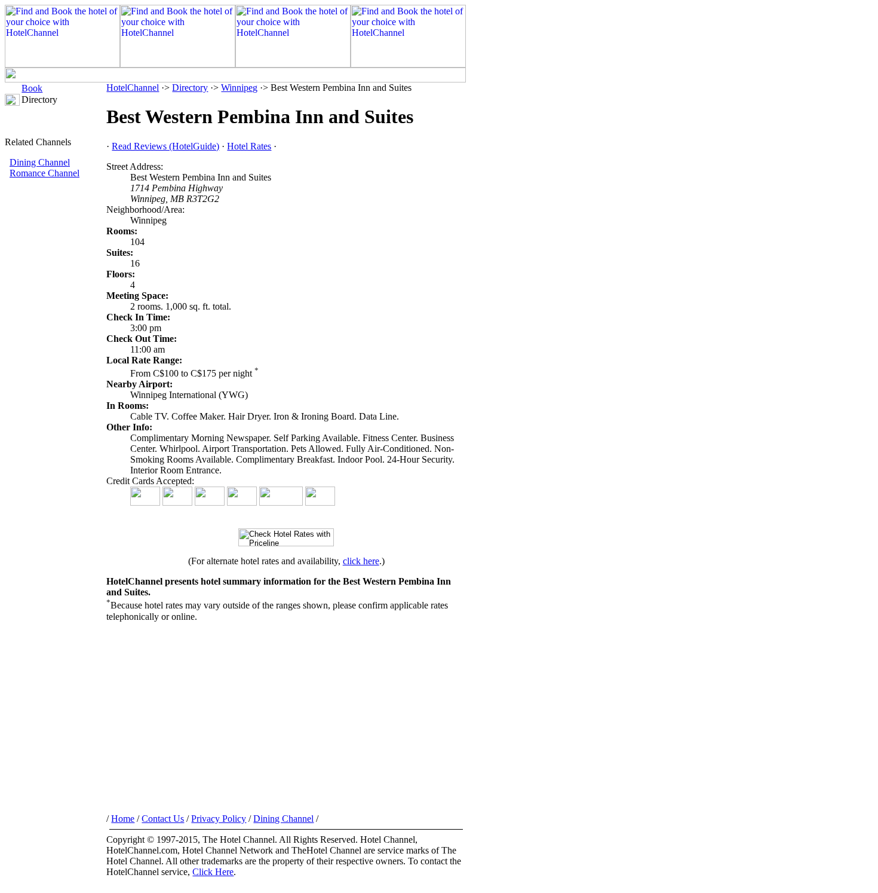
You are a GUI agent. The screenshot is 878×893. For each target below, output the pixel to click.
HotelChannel (132, 87)
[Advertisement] (55, 379)
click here (361, 561)
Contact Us (163, 819)
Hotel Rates (249, 146)
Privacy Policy (218, 819)
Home (122, 819)
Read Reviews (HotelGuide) (165, 146)
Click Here (213, 872)
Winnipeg (239, 87)
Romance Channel (44, 173)
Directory (190, 87)
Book (32, 88)
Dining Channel (40, 162)
